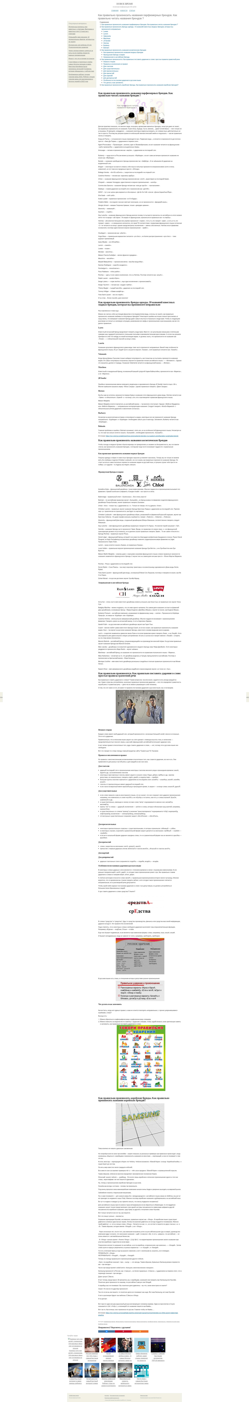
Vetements (107, 36)
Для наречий (108, 75)
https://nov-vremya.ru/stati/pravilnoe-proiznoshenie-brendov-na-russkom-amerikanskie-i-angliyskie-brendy (142, 436)
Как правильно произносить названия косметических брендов (124, 50)
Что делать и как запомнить (113, 82)
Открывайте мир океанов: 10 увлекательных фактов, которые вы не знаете (81, 39)
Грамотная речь (162, 1321)
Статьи (132, 10)
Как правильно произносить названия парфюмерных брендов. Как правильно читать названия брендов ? (140, 24)
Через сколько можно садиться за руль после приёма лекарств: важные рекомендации (81, 53)
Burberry (106, 45)
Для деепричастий (110, 78)
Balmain (106, 48)
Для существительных (111, 68)
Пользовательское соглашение (117, 1395)
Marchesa (106, 38)
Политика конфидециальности (112, 1398)
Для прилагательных (110, 71)
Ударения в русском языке (172, 1321)
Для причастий (108, 73)
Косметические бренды (130, 1321)
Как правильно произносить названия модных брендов (123, 52)
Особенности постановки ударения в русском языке (122, 80)
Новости (123, 10)
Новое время (124, 3)
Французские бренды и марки (114, 55)
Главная (114, 10)
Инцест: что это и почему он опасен (81, 58)
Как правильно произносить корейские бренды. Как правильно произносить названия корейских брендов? (140, 85)
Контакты (107, 1395)
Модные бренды (120, 1321)
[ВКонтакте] (106, 1331)
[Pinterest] (123, 1331)
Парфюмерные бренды (109, 1321)
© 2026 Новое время (74, 1395)
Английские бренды (152, 1321)
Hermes (106, 43)
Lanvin (105, 34)
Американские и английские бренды (116, 57)
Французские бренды (142, 1321)
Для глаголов (108, 66)
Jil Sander (106, 41)
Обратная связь (144, 1395)
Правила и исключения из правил (115, 64)
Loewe (105, 31)
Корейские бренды (102, 1324)
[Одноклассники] (140, 1331)
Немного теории (109, 61)
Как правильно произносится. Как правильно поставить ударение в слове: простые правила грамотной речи (141, 59)
